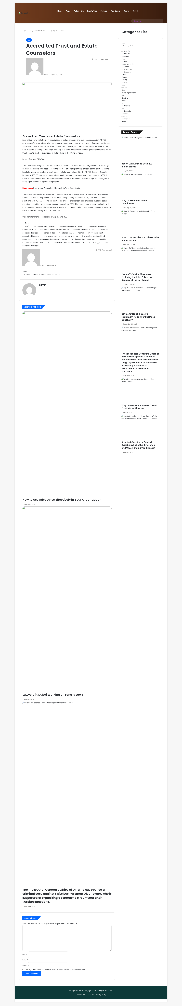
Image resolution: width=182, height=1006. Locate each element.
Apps (68, 11)
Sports (126, 11)
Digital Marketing (127, 64)
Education (125, 67)
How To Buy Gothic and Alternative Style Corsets (140, 239)
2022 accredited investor (44, 226)
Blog (123, 59)
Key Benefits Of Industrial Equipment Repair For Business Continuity (138, 316)
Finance (124, 77)
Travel (135, 11)
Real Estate (115, 11)
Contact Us (80, 995)
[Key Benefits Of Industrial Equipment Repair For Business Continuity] (140, 300)
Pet (122, 103)
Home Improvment (128, 93)
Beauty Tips (92, 11)
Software (125, 114)
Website (25, 965)
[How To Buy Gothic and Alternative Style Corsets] (140, 223)
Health (124, 90)
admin (46, 74)
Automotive (79, 11)
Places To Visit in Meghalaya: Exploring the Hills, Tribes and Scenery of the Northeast (137, 277)
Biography (125, 56)
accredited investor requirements (54, 229)
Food (123, 85)
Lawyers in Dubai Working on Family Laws (52, 695)
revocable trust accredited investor (69, 242)
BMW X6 (40, 159)
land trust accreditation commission (51, 239)
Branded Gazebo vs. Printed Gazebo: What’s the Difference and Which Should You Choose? (138, 445)
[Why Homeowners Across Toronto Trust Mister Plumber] (140, 391)
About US (90, 995)
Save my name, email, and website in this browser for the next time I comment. (55, 970)
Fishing (124, 80)
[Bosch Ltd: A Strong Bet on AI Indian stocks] (140, 149)
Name (25, 954)
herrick (81, 233)
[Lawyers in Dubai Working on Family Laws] (67, 599)
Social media (126, 111)
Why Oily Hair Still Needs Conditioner (134, 202)
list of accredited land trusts (83, 239)
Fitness (124, 82)
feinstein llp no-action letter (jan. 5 (59, 233)
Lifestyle (124, 98)
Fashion (104, 11)
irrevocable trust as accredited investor (61, 236)
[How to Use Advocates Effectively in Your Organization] (67, 404)
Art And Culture (127, 46)
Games (124, 88)
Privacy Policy (101, 995)
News (123, 101)
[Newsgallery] (24, 13)
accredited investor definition (72, 226)
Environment (126, 72)
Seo (122, 108)
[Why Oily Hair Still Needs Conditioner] (140, 186)
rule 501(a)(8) (94, 242)
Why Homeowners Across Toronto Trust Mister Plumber (139, 407)
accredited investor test (83, 229)
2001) (26, 226)
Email (25, 960)
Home (59, 11)
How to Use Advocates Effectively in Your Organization (57, 188)
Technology (125, 119)
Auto (123, 48)
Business (124, 61)
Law (30, 31)
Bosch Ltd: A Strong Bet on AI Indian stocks (136, 165)
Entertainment (126, 69)
